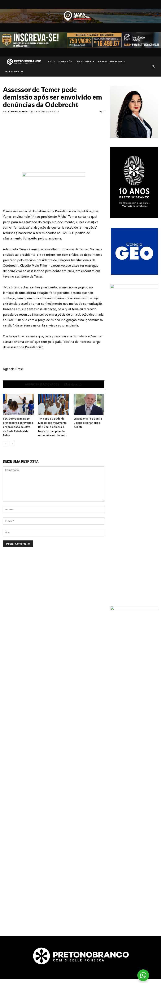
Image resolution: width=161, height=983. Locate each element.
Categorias (83, 61)
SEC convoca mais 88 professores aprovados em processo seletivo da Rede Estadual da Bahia (18, 427)
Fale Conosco (14, 71)
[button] (153, 66)
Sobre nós (65, 61)
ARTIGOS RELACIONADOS (42, 384)
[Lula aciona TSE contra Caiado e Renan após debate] (89, 404)
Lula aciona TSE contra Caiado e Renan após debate (88, 423)
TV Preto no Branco (111, 61)
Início (51, 61)
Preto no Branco (17, 111)
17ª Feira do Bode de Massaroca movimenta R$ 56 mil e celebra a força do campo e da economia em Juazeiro (52, 427)
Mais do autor (73, 384)
